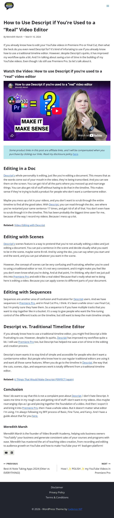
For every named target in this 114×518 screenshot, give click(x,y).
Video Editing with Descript (29, 225)
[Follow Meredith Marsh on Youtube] (6, 452)
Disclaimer (57, 487)
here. (35, 416)
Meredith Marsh (14, 36)
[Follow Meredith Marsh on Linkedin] (11, 452)
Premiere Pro (21, 276)
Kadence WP (75, 509)
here (75, 154)
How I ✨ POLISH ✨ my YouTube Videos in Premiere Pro (85, 468)
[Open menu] (107, 6)
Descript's (9, 175)
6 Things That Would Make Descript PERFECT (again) (44, 379)
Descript (54, 204)
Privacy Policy (57, 492)
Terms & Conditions (57, 497)
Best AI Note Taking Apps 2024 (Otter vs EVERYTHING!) (27, 468)
